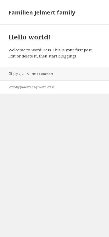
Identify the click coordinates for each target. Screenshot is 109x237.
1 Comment (45, 74)
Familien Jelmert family (41, 12)
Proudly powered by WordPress (31, 87)
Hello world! (29, 36)
